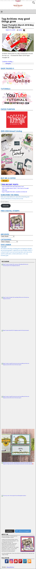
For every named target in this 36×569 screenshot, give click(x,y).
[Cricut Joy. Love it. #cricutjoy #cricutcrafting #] (18, 511)
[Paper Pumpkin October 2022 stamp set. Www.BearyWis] (18, 280)
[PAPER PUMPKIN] (17, 119)
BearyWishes (10, 567)
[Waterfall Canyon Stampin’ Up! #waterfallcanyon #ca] (18, 478)
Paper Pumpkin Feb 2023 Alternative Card (13, 186)
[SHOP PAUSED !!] (17, 78)
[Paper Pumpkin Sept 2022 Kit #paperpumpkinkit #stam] (18, 346)
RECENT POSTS (12, 184)
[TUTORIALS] (17, 98)
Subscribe (6, 205)
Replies (8, 63)
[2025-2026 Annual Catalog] (17, 154)
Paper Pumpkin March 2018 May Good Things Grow (18, 26)
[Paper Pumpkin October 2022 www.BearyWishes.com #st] (18, 313)
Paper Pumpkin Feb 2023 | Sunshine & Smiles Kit (14, 192)
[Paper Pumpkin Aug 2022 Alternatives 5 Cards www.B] (18, 445)
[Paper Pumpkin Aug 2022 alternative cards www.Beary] (18, 379)
